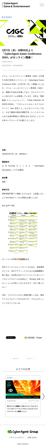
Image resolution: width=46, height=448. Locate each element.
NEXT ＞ (32, 359)
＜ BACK (14, 359)
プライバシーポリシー (17, 437)
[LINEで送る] (29, 337)
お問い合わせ (32, 437)
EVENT (7, 17)
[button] (2, 396)
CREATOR (7, 65)
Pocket (39, 337)
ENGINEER (19, 65)
